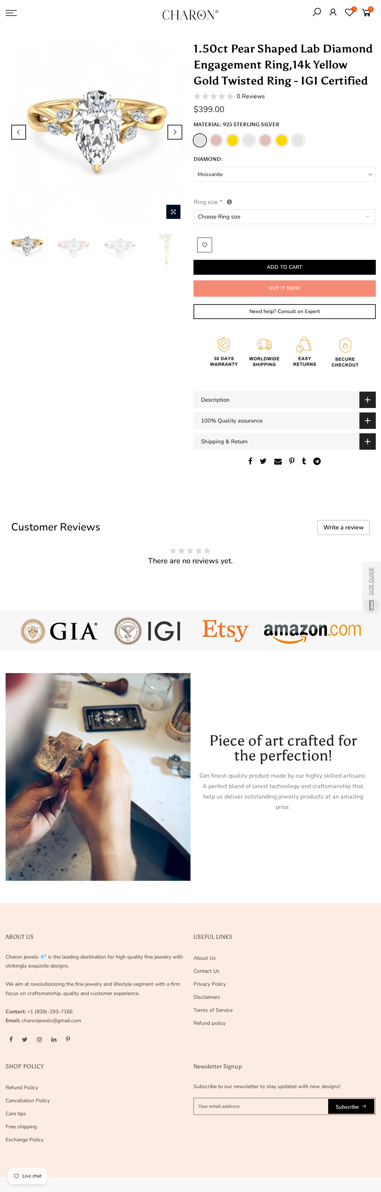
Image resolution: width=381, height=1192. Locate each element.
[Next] (174, 132)
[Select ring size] (229, 202)
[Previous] (18, 132)
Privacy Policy (209, 984)
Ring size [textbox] (225, 201)
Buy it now (284, 288)
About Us (204, 958)
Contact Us (206, 971)
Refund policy (209, 1023)
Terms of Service (213, 1010)
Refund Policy (22, 1087)
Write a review (343, 527)
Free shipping (21, 1126)
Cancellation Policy (28, 1100)
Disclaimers (206, 997)
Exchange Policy (25, 1139)
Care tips (16, 1113)
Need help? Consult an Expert (284, 311)
